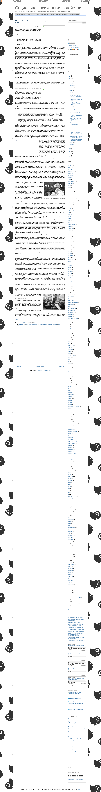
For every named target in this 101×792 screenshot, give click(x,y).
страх (69, 515)
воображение (70, 202)
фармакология (71, 564)
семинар (69, 482)
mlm (68, 609)
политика (69, 433)
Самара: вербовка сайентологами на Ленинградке (75, 669)
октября (72, 83)
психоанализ (40, 324)
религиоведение (71, 470)
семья (69, 484)
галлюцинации (71, 210)
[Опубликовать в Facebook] (32, 322)
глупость (69, 222)
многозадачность (71, 355)
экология (69, 590)
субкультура (70, 519)
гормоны (69, 226)
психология (70, 451)
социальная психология (52, 324)
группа (20, 324)
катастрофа (70, 290)
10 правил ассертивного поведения (75, 736)
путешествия (70, 460)
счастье (69, 525)
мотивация (70, 367)
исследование (71, 284)
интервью (70, 273)
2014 (70, 149)
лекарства (70, 331)
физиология (70, 568)
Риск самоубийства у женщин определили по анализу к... (76, 140)
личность (70, 339)
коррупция (70, 320)
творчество (70, 531)
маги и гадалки (71, 345)
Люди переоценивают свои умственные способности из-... (75, 107)
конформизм (70, 314)
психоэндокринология (72, 459)
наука (69, 378)
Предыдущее (61, 366)
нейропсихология (71, 384)
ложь (69, 343)
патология (70, 414)
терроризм (70, 537)
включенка (70, 194)
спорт (69, 507)
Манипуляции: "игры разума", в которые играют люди (76, 137)
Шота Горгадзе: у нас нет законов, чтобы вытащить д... (76, 96)
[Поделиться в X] (31, 322)
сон (68, 494)
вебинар (69, 187)
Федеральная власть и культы (74, 622)
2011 (70, 155)
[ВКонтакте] (70, 49)
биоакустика (70, 183)
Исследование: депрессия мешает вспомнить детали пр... (76, 103)
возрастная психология (72, 200)
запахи (69, 251)
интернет (69, 275)
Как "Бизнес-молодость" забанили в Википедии (75, 654)
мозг (69, 361)
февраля (72, 144)
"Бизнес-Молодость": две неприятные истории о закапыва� (76, 679)
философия (70, 570)
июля (71, 88)
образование (70, 394)
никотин (69, 386)
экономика (17, 325)
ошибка (69, 408)
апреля (71, 93)
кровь (69, 324)
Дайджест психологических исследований (75, 706)
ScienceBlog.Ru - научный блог (76, 703)
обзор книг (70, 392)
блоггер (69, 185)
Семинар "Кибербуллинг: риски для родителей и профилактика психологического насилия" (75, 634)
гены (69, 212)
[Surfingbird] (78, 49)
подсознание (70, 425)
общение (69, 398)
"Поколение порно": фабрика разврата (76, 631)
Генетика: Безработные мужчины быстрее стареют (76, 110)
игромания (70, 265)
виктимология (70, 193)
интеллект (70, 271)
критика (69, 322)
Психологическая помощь (41, 14)
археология (70, 177)
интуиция (69, 277)
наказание (70, 374)
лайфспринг (70, 329)
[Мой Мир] (74, 49)
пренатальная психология (73, 441)
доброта (69, 245)
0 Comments (23, 322)
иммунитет (70, 267)
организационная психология (74, 406)
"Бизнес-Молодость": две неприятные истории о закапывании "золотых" (75, 625)
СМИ (69, 490)
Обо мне (30, 14)
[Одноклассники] (73, 49)
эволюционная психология (73, 586)
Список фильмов (74, 14)
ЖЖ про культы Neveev (74, 701)
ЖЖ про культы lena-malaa (75, 698)
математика (70, 349)
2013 (70, 151)
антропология (70, 173)
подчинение (70, 427)
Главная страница (21, 14)
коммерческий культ (72, 308)
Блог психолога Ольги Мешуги (76, 709)
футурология (70, 576)
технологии (70, 541)
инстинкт (69, 269)
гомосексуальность (72, 224)
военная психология (72, 198)
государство (70, 228)
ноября (71, 81)
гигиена (69, 218)
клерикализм (70, 300)
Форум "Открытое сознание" (75, 711)
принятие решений (71, 443)
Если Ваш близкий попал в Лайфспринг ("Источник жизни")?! (76, 638)
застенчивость (71, 255)
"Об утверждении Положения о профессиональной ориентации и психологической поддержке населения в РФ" (76, 723)
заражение (70, 253)
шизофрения (70, 584)
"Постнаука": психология (73, 726)
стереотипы (70, 513)
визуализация (70, 191)
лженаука (70, 333)
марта (71, 142)
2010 (70, 156)
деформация (70, 241)
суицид (69, 523)
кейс (69, 292)
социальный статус (72, 502)
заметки (69, 249)
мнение (69, 353)
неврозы (69, 382)
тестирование (70, 539)
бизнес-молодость (71, 181)
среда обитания (71, 509)
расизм (69, 466)
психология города (72, 453)
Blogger (78, 789)
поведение (70, 421)
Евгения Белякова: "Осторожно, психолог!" (77, 640)
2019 (70, 75)
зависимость (70, 247)
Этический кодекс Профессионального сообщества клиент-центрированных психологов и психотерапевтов (76, 752)
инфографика (70, 281)
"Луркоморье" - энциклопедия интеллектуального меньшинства (75, 719)
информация (70, 283)
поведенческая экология (73, 423)
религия (69, 472)
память (69, 410)
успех (69, 560)
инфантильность (71, 279)
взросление (70, 189)
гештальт (69, 216)
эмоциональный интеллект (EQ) (74, 597)
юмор (69, 601)
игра (68, 263)
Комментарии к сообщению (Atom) (44, 370)
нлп (68, 388)
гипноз (69, 220)
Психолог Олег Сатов (73, 696)
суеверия (70, 521)
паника (69, 412)
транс (69, 543)
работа (69, 462)
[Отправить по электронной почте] (28, 322)
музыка (69, 371)
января (71, 146)
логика (69, 341)
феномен (69, 566)
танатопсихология (71, 527)
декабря (72, 80)
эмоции (69, 595)
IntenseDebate (76, 685)
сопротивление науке (72, 496)
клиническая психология (73, 302)
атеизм (69, 179)
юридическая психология (73, 603)
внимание (70, 196)
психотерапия (70, 457)
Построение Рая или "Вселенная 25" (75, 627)
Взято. (16, 319)
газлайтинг (70, 208)
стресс (69, 517)
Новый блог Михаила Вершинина (59, 14)
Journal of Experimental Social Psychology (76, 738)
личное (69, 337)
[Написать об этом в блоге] (30, 322)
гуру (68, 234)
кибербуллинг (70, 294)
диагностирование (71, 243)
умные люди (70, 556)
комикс (69, 306)
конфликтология (71, 312)
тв (68, 529)
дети (69, 239)
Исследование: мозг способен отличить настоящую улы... (76, 113)
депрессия (70, 236)
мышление (70, 372)
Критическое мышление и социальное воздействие (75, 693)
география (70, 214)
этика (69, 599)
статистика (70, 511)
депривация (70, 238)
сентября (72, 85)
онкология (70, 404)
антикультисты (71, 171)
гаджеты (69, 206)
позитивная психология (72, 431)
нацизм (69, 380)
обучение (70, 396)
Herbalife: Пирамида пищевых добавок (76, 645)
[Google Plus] (77, 49)
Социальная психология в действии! (50, 7)
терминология (70, 535)
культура (69, 328)
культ (69, 326)
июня (71, 90)
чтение (69, 582)
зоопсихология (71, 259)
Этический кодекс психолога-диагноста (76, 763)
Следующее (18, 366)
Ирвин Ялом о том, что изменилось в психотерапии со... (76, 127)
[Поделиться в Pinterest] (34, 322)
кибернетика (70, 296)
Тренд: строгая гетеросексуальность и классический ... (75, 123)
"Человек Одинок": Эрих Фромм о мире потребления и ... (76, 133)
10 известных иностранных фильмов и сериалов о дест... (75, 119)
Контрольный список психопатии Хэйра (76, 629)
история (23, 324)
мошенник (70, 369)
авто (69, 163)
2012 (70, 153)
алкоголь (69, 167)
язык (69, 605)
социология (70, 504)
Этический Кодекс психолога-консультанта (77, 749)
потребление (34, 324)
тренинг (69, 547)
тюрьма (69, 549)
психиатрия (70, 447)
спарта (69, 505)
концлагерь (70, 316)
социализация (70, 498)
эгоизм (69, 588)
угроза (69, 550)
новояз (69, 390)
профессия (70, 445)
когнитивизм (70, 304)
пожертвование (71, 429)
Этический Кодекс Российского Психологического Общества (74, 747)
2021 (70, 73)
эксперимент (70, 593)
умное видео (70, 554)
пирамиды (70, 417)
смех (69, 488)
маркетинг (70, 347)
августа (72, 86)
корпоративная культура (73, 318)
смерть (69, 486)
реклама (45, 324)
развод (69, 464)
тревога (69, 545)
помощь (69, 435)
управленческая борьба (73, 558)
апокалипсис (70, 175)
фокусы (69, 574)
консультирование (71, 310)
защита (69, 257)
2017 (70, 76)
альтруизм (70, 169)
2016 (70, 78)
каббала (69, 288)
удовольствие (71, 552)
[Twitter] (71, 49)
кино (69, 298)
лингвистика (70, 335)
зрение (69, 261)
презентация (70, 439)
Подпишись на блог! (72, 45)
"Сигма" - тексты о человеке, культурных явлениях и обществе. (76, 732)
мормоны (69, 365)
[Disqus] (40, 345)
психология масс (71, 455)
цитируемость (70, 580)
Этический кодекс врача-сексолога (75, 755)
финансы (69, 572)
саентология (70, 476)
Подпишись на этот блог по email (74, 47)
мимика (69, 351)
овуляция (70, 400)
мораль (69, 363)
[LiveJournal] (76, 49)
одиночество (28, 324)
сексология (70, 480)
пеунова (69, 415)
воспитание (70, 204)
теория (59, 324)
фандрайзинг (70, 562)
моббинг (69, 357)
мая (71, 92)
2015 (70, 148)
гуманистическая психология (74, 232)
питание (69, 419)
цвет (69, 578)
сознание (69, 492)
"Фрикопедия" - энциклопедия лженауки (76, 734)
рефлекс (69, 474)
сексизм (69, 478)
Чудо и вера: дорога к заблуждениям (75, 617)
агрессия (69, 165)
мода (69, 359)
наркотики (70, 376)
